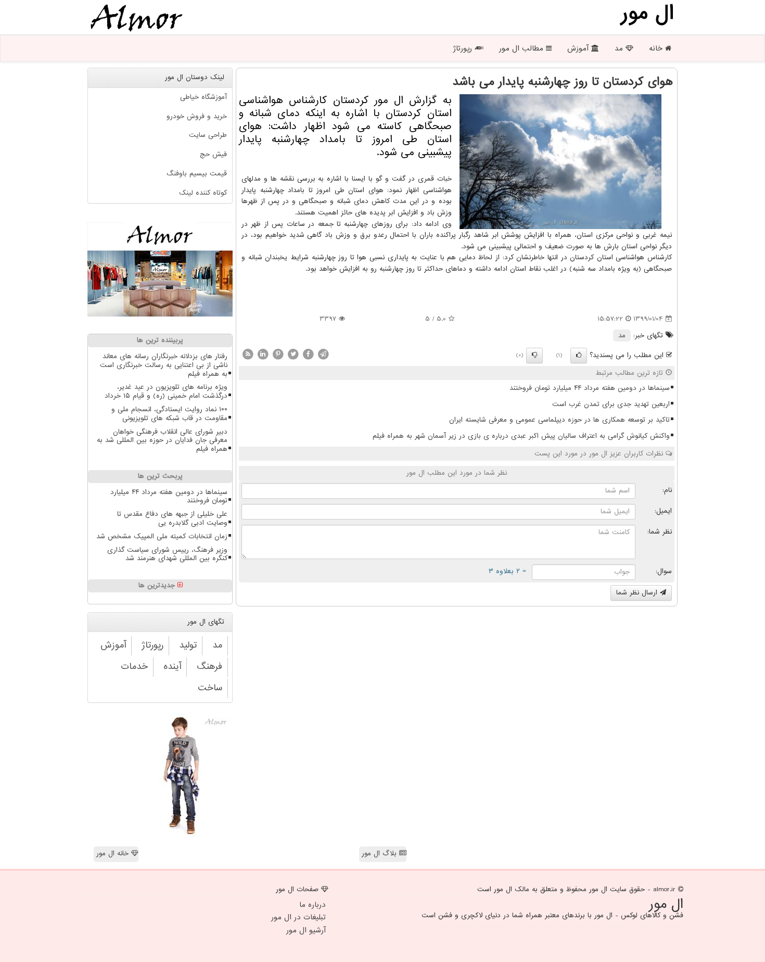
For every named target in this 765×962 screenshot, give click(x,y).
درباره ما (312, 904)
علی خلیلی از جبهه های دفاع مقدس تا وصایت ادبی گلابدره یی (172, 518)
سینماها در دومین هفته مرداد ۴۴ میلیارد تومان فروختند (589, 388)
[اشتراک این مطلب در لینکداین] (263, 354)
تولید (188, 645)
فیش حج (213, 154)
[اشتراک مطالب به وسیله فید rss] (247, 354)
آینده (172, 667)
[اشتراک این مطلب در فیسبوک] (308, 354)
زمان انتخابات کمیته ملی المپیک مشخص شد (161, 536)
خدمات (134, 667)
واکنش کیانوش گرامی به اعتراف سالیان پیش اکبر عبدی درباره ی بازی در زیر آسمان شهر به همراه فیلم (521, 436)
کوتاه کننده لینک (203, 193)
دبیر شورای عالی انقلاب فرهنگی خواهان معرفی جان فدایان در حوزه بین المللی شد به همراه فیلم (162, 440)
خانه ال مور (113, 853)
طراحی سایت (208, 135)
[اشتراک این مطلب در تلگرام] (323, 354)
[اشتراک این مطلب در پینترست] (278, 354)
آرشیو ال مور (306, 930)
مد (620, 48)
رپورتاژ (464, 48)
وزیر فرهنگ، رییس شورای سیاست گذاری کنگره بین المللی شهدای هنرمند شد (167, 554)
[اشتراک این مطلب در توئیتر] (293, 354)
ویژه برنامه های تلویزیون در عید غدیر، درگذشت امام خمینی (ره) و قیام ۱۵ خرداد (166, 391)
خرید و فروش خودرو (197, 116)
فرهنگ (209, 667)
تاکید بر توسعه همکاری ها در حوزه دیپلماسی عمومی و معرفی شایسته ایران (559, 420)
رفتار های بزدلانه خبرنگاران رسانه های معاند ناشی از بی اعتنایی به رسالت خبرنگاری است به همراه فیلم (163, 365)
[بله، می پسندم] (578, 355)
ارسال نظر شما (638, 593)
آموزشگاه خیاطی (203, 97)
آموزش (579, 48)
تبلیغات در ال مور (298, 917)
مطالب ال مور (522, 48)
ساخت (210, 688)
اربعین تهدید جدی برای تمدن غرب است (611, 404)
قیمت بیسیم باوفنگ (197, 174)
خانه (657, 48)
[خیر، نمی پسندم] (534, 355)
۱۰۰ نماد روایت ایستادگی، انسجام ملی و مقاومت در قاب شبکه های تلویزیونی (169, 413)
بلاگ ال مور (380, 853)
